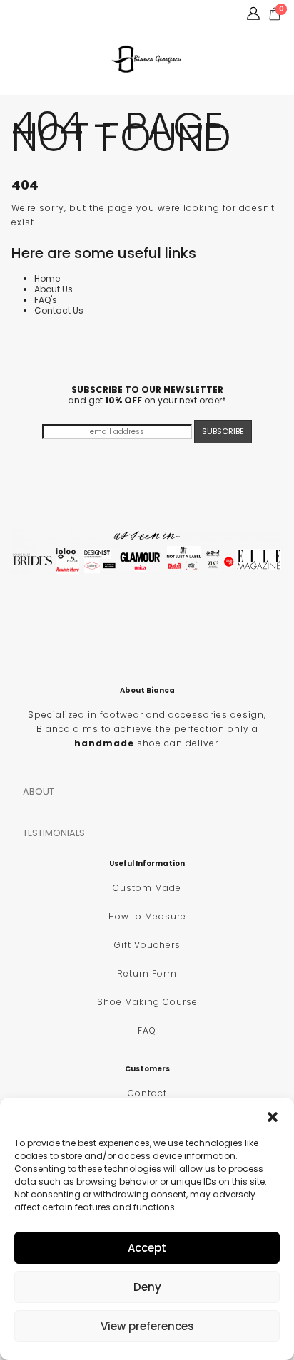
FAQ (147, 1030)
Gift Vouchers (147, 945)
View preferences (147, 1326)
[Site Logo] (147, 59)
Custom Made (147, 888)
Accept (147, 1247)
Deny (147, 1286)
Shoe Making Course (147, 1002)
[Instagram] (39, 14)
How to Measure (147, 916)
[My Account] (253, 13)
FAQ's (45, 300)
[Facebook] (15, 14)
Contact (147, 1093)
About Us (53, 289)
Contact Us (58, 310)
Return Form (147, 973)
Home (47, 278)
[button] (272, 1115)
